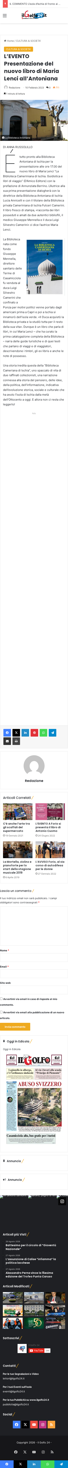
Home (10, 40)
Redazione (14, 87)
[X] (16, 733)
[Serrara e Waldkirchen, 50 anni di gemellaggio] (34, 1323)
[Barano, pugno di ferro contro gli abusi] (34, 1297)
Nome (4, 950)
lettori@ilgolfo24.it (14, 1378)
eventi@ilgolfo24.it (14, 1391)
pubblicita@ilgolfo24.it (16, 1404)
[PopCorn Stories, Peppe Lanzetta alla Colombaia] (13, 1323)
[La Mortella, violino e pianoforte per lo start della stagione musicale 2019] (17, 849)
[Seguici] (62, 1201)
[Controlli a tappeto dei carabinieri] (55, 1323)
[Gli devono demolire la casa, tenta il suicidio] (13, 1297)
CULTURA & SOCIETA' (28, 40)
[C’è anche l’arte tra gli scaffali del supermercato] (17, 811)
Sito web (5, 982)
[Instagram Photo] (14, 1209)
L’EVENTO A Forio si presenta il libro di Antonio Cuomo (48, 827)
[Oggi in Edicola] (34, 1146)
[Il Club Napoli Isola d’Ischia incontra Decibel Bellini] (55, 1310)
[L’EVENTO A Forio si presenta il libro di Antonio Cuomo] (50, 811)
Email (4, 966)
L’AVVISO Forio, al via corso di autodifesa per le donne (50, 865)
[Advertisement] (34, 565)
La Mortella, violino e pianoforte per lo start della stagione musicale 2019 (17, 867)
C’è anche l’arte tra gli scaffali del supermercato (16, 827)
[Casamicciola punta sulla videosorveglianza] (34, 1310)
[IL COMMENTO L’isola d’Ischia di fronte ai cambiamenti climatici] (55, 1297)
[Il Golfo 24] (34, 15)
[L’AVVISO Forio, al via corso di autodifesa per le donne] (50, 849)
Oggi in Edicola (11, 1049)
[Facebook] (7, 733)
